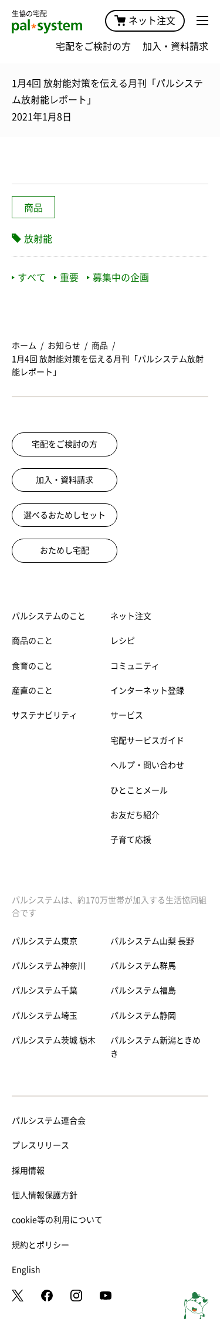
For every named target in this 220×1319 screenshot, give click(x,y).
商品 (33, 207)
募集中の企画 (121, 277)
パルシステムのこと (49, 616)
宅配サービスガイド (147, 740)
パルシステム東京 (44, 941)
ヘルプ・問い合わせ (147, 765)
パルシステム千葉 (44, 990)
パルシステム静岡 (143, 1016)
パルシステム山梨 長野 (152, 941)
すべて (32, 277)
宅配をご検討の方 (93, 46)
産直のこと (32, 690)
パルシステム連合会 (49, 1121)
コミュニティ (135, 666)
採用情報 (28, 1170)
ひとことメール (139, 790)
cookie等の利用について (57, 1220)
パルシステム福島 (143, 990)
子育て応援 (130, 840)
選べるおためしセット (64, 515)
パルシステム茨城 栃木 (54, 1040)
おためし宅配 (64, 550)
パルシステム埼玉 (44, 1016)
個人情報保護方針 (44, 1195)
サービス (126, 715)
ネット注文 (151, 20)
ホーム (24, 345)
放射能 (38, 238)
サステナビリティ (44, 715)
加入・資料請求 (175, 46)
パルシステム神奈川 (49, 966)
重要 (69, 277)
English (26, 1270)
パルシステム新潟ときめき (155, 1046)
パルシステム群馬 (143, 966)
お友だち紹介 (135, 815)
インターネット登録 (147, 690)
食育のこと (32, 666)
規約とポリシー (40, 1245)
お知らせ (64, 345)
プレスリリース (40, 1145)
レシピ (122, 641)
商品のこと (32, 641)
